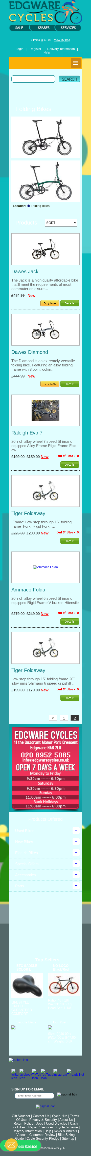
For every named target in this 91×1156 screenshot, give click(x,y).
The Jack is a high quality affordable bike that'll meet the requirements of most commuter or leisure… (44, 284)
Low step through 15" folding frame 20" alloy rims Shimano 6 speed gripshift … (43, 681)
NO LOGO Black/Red (61, 967)
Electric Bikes (26, 853)
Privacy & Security (43, 1120)
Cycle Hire (59, 1116)
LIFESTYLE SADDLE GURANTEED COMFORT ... (21, 1008)
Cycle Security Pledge (43, 1138)
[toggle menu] (76, 63)
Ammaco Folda (28, 589)
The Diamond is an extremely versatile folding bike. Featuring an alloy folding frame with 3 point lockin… (43, 365)
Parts (19, 886)
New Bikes (24, 842)
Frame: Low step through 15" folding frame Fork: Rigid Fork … (41, 524)
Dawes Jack (24, 271)
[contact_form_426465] (11, 1144)
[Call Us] (45, 755)
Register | (37, 49)
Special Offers (27, 864)
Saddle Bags (26, 1022)
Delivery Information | (62, 49)
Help (46, 52)
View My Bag (62, 39)
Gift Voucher (21, 1116)
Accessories (25, 875)
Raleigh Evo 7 (26, 432)
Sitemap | (69, 1138)
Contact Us (41, 1116)
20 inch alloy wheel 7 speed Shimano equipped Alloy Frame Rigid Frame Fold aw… (43, 445)
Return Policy (23, 1123)
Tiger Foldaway (28, 513)
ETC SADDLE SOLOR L (26, 967)
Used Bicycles (56, 1123)
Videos (21, 1135)
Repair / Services (41, 1127)
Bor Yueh (60, 1022)
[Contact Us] (45, 760)
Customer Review (42, 1135)
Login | (21, 49)
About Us (66, 1120)
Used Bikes (24, 831)
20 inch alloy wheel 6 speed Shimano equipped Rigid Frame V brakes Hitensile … (45, 602)
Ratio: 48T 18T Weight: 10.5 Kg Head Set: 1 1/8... (61, 1004)
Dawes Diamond (29, 352)
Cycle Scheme (67, 1127)
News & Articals (65, 1131)
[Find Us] (45, 738)
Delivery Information (27, 1131)
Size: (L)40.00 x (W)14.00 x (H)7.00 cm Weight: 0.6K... (62, 1037)
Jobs (39, 1123)
